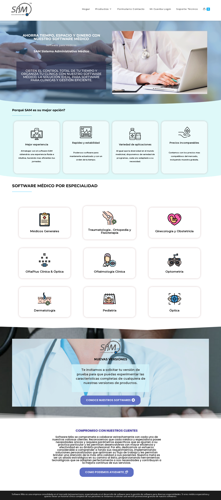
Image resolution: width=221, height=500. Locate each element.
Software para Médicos (61, 45)
